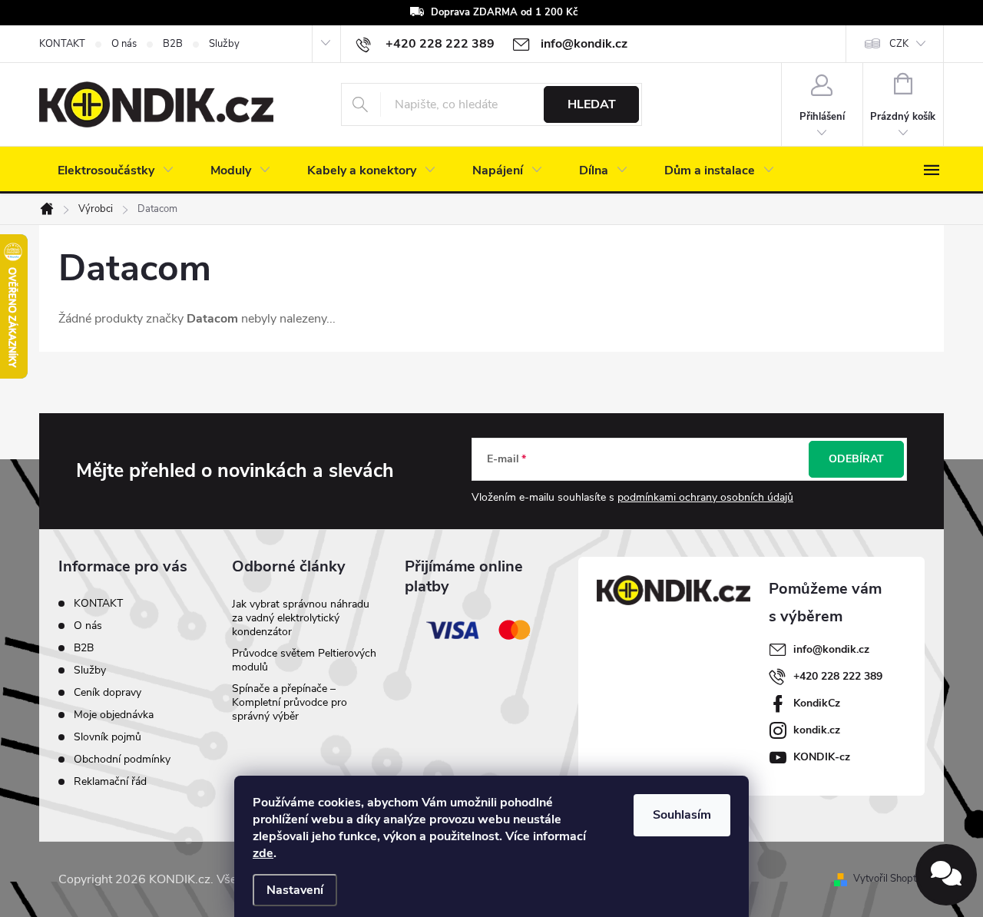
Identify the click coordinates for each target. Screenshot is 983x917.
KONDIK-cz (821, 757)
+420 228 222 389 (837, 676)
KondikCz (816, 703)
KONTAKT (62, 44)
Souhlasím (682, 814)
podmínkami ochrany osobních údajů (705, 497)
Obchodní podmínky (122, 759)
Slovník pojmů (107, 737)
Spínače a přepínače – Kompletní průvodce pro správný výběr (289, 702)
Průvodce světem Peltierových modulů (304, 660)
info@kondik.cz (831, 649)
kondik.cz (816, 730)
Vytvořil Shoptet (889, 879)
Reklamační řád (110, 781)
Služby (224, 44)
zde (263, 853)
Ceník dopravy (107, 692)
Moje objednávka (114, 714)
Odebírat (856, 459)
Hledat (592, 104)
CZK (899, 44)
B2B (173, 44)
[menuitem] (115, 170)
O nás (124, 44)
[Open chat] (946, 874)
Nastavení (294, 890)
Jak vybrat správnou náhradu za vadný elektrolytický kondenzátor (300, 618)
